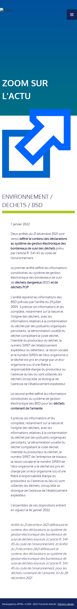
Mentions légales (66, 604)
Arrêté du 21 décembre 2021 (30, 525)
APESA (20, 604)
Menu (72, 14)
